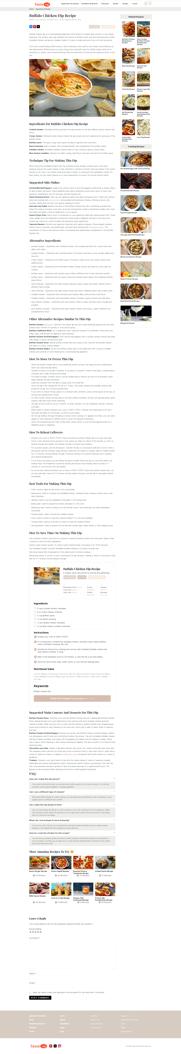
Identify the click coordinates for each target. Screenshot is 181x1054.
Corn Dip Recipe (143, 137)
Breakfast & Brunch (90, 4)
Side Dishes (64, 1024)
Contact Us (125, 1016)
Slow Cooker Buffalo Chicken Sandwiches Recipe (143, 41)
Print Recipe (94, 27)
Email (32, 983)
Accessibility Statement (129, 1020)
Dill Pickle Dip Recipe (127, 113)
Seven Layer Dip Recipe (143, 90)
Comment (34, 938)
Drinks (125, 4)
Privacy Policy (95, 1027)
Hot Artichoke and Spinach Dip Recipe (143, 114)
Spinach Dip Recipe (142, 67)
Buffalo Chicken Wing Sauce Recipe (128, 41)
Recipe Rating (35, 929)
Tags (62, 1031)
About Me (93, 1016)
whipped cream (70, 754)
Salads (62, 1020)
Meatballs (48, 325)
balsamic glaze (97, 227)
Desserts (105, 4)
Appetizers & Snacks (70, 4)
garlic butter (54, 200)
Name (32, 973)
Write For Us (94, 1020)
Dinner (115, 4)
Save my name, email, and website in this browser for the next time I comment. (69, 992)
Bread (31, 1020)
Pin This (82, 577)
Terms (123, 1024)
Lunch (134, 4)
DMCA (123, 1027)
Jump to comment (96, 577)
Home (31, 9)
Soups (62, 1028)
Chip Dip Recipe (128, 89)
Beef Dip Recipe (128, 66)
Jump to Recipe (108, 27)
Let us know (78, 698)
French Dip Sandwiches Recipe (127, 139)
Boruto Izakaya (126, 1031)
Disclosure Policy (96, 1024)
